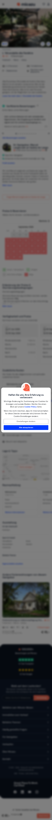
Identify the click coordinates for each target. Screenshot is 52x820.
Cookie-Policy (30, 407)
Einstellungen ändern (26, 421)
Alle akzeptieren (26, 427)
